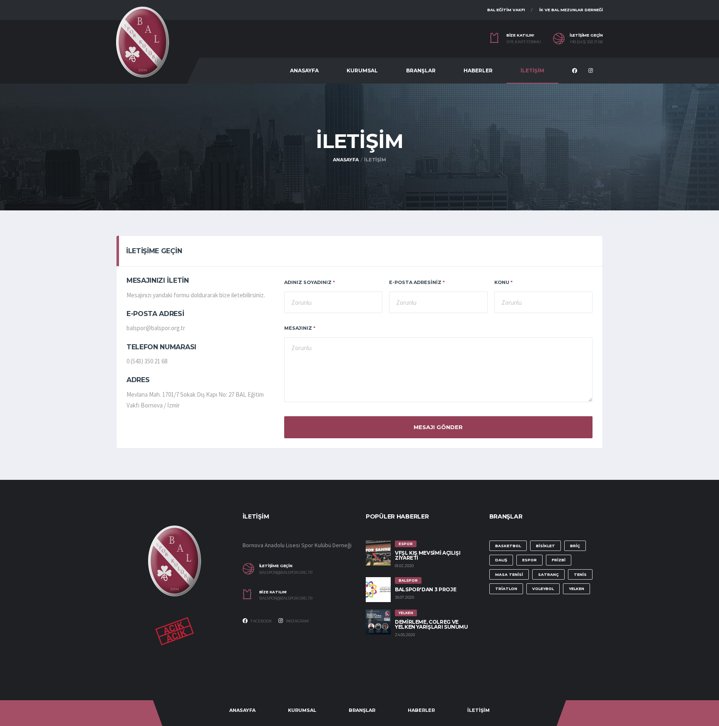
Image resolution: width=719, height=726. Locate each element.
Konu (503, 282)
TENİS (580, 574)
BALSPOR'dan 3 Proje (425, 589)
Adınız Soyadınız (309, 282)
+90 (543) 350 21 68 (586, 42)
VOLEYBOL (543, 588)
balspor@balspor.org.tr (285, 572)
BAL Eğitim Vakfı (506, 9)
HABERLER (478, 70)
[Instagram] (591, 71)
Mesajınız (299, 328)
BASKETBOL (508, 545)
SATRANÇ (548, 574)
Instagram (297, 621)
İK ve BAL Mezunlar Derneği (571, 9)
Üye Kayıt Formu (523, 42)
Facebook (261, 621)
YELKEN (576, 588)
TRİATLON (506, 588)
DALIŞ (501, 560)
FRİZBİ (558, 560)
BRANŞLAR (421, 70)
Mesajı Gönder (438, 427)
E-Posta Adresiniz (417, 282)
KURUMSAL (362, 70)
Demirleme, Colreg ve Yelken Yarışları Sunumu (431, 624)
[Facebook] (575, 71)
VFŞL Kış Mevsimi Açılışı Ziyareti (427, 555)
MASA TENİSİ (509, 574)
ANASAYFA (304, 70)
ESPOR (529, 560)
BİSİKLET (545, 545)
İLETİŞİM (532, 70)
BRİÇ (575, 545)
